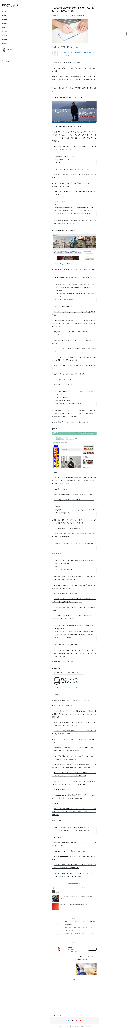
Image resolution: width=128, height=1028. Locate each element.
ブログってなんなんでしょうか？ (64, 379)
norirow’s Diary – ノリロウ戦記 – (63, 264)
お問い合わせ (86, 1026)
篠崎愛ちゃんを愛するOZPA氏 (61, 700)
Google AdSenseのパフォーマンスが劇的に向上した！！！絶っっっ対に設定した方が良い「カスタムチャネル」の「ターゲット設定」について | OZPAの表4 (74, 714)
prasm (55, 472)
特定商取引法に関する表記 (76, 1026)
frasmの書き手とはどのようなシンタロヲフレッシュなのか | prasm (74, 500)
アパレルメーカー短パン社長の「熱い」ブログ (68, 126)
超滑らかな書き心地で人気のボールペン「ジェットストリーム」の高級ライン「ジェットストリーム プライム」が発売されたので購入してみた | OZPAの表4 (74, 812)
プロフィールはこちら (6, 56)
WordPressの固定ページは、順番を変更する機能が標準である (73, 904)
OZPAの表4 (57, 695)
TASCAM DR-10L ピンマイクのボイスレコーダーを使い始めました (74, 887)
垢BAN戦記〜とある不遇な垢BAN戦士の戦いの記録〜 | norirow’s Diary (75, 277)
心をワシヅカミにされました (79, 183)
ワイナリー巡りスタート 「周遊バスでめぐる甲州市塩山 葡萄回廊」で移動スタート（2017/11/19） (78, 897)
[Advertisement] (74, 995)
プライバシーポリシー (64, 1026)
